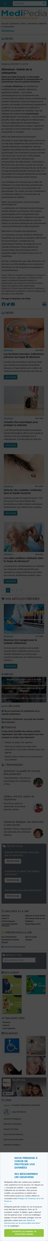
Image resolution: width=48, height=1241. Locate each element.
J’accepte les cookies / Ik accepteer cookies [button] (24, 1233)
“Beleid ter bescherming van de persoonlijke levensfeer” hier (22, 1223)
